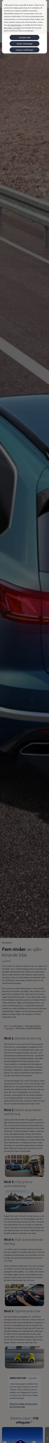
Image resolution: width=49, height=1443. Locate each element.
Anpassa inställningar (24, 50)
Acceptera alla (24, 37)
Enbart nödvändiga (24, 43)
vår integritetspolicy (14, 25)
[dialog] (24, 721)
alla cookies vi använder (12, 28)
